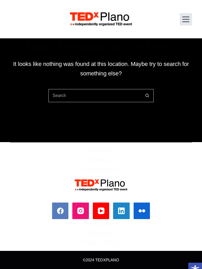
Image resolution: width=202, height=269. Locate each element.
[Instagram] (80, 211)
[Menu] (186, 19)
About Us (101, 160)
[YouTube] (101, 211)
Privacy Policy (101, 242)
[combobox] (95, 95)
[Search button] (147, 95)
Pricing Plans (101, 223)
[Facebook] (60, 211)
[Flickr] (142, 211)
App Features (101, 169)
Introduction (101, 150)
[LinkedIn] (121, 211)
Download (101, 233)
